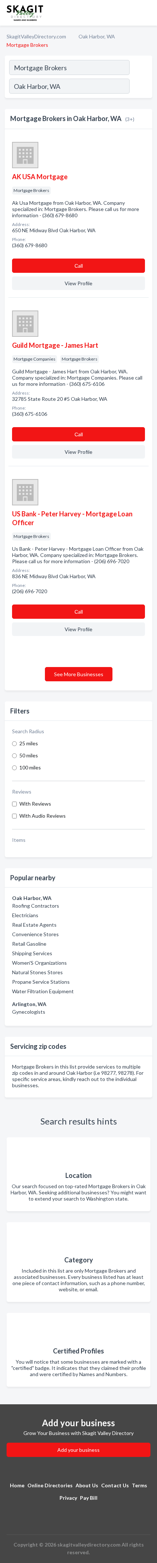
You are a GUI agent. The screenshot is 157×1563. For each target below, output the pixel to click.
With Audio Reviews (42, 816)
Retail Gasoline (29, 944)
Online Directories (50, 1485)
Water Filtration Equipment (43, 991)
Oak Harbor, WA (96, 36)
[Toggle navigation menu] (147, 12)
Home (17, 1485)
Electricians (25, 915)
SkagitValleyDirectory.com (36, 36)
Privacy (68, 1498)
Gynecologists (28, 1012)
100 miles (30, 767)
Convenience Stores (35, 934)
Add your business (78, 1450)
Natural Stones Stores (37, 972)
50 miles (28, 755)
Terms (139, 1485)
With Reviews (35, 804)
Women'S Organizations (39, 963)
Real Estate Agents (34, 925)
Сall (78, 266)
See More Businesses (78, 674)
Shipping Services (32, 953)
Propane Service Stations (41, 982)
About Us (87, 1485)
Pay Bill (88, 1498)
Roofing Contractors (35, 906)
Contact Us (115, 1485)
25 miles (28, 743)
